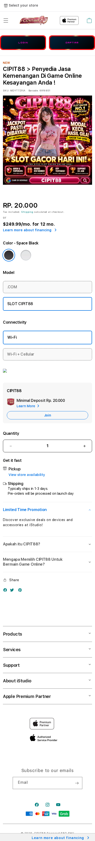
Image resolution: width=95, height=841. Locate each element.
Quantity (11, 433)
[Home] (33, 20)
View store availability (27, 475)
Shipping (27, 211)
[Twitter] (13, 591)
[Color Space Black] (9, 255)
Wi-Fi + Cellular (20, 354)
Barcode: (33, 90)
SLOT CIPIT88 (20, 303)
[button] (6, 20)
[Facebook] (6, 591)
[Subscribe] (76, 783)
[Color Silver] (25, 255)
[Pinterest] (21, 591)
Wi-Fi (12, 337)
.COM (12, 287)
